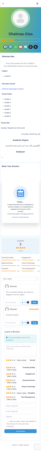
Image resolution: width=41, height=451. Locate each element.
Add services (16, 217)
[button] (5, 47)
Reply (34, 302)
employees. (26, 217)
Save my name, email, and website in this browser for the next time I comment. (21, 423)
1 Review (19, 40)
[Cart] (37, 3)
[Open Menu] (3, 3)
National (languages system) (13, 89)
